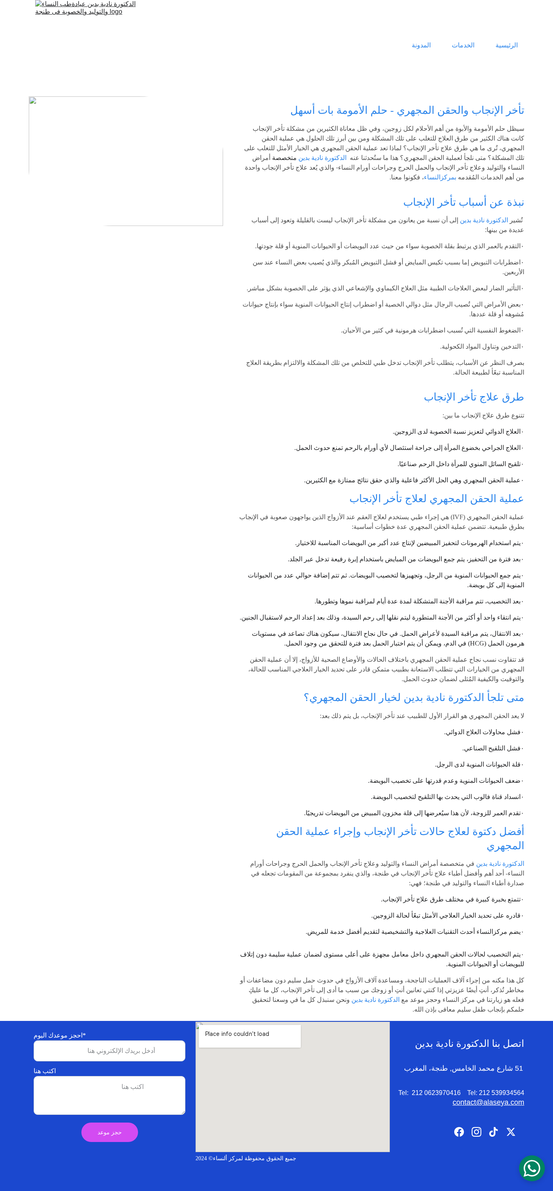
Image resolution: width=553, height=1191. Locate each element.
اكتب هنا (45, 1070)
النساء (432, 177)
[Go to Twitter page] (511, 1132)
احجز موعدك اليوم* (60, 1035)
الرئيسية (507, 45)
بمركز (448, 177)
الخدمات (463, 45)
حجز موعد (110, 1132)
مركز (467, 999)
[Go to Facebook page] (459, 1132)
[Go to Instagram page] (476, 1132)
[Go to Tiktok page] (493, 1132)
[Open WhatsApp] (532, 1168)
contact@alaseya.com (488, 1102)
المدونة (421, 45)
